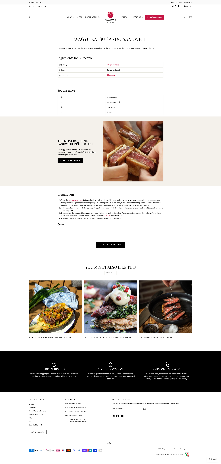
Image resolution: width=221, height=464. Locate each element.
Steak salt (111, 75)
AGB (30, 421)
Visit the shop (70, 160)
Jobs (30, 418)
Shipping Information (36, 414)
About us (32, 404)
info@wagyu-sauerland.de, (154, 376)
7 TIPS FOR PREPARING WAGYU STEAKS (156, 337)
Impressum (186, 449)
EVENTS (124, 17)
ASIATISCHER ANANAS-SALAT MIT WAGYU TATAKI (50, 337)
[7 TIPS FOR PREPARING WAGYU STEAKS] (165, 306)
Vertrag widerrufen (37, 432)
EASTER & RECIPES (92, 17)
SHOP (69, 17)
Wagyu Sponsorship (154, 17)
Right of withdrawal (35, 425)
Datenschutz (177, 449)
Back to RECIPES (112, 245)
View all (110, 273)
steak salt (106, 215)
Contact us (32, 407)
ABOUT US (137, 17)
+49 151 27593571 (172, 376)
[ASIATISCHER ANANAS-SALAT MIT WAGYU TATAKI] (55, 306)
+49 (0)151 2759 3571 (39, 6)
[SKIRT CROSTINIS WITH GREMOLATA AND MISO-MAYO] (110, 306)
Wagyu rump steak (114, 65)
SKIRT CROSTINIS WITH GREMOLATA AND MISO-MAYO (107, 337)
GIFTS (79, 17)
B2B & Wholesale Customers (38, 411)
